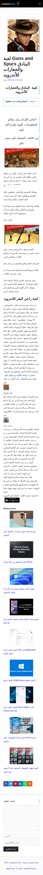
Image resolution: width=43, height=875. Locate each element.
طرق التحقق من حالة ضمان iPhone (18, 562)
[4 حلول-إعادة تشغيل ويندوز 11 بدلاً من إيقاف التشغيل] (21, 583)
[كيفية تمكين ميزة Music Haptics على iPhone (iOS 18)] (21, 702)
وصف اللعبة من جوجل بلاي (20, 375)
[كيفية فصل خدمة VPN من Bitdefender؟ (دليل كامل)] (21, 644)
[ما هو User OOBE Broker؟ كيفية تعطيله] (21, 675)
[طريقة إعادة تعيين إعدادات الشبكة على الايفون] (21, 526)
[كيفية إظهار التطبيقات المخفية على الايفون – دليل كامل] (21, 763)
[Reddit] (30, 783)
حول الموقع (11, 868)
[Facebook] (5, 783)
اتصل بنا (19, 868)
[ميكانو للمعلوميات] (10, 3)
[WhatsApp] (25, 783)
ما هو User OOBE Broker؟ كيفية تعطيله (19, 680)
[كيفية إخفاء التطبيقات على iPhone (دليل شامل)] (21, 732)
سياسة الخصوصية (29, 868)
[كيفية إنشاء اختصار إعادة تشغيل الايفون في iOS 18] (21, 614)
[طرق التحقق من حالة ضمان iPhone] (21, 556)
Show (32, 101)
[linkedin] (20, 783)
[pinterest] (15, 783)
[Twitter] (10, 783)
